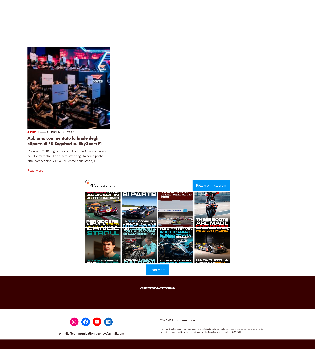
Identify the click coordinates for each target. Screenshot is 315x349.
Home (96, 28)
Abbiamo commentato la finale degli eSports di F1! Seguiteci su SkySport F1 (64, 141)
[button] (103, 209)
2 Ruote (136, 28)
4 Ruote (114, 28)
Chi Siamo (216, 28)
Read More (35, 170)
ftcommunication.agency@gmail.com (97, 333)
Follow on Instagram (211, 185)
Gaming (158, 28)
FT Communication (186, 28)
